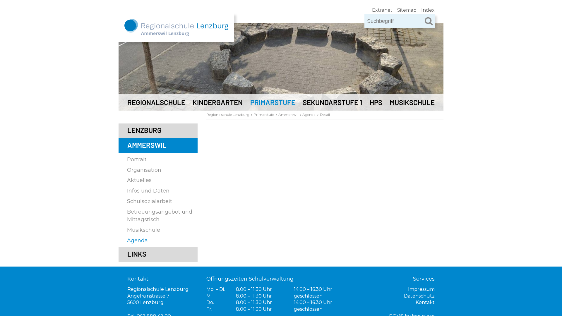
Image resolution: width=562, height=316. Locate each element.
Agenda (137, 240)
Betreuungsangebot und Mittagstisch (159, 215)
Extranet (382, 10)
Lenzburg (144, 130)
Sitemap (407, 10)
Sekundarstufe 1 (332, 102)
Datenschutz (419, 296)
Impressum (421, 289)
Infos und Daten (148, 191)
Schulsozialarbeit (149, 201)
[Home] (176, 30)
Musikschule (412, 102)
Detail (325, 114)
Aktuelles (139, 180)
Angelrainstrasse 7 (148, 296)
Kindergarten (218, 102)
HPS (376, 102)
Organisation (144, 170)
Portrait (137, 159)
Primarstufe (272, 102)
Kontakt (425, 302)
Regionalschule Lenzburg (227, 114)
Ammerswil (147, 145)
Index (428, 10)
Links (136, 254)
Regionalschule (156, 102)
